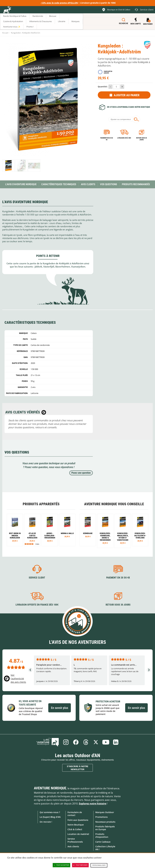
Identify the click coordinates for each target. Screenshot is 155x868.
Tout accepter (62, 865)
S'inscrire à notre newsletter (77, 768)
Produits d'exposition (101, 835)
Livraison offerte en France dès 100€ (37, 604)
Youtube (106, 742)
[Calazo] (147, 45)
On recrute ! (46, 821)
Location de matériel (78, 834)
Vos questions (108, 184)
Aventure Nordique (50, 788)
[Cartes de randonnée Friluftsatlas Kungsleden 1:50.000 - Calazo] (32, 530)
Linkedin (116, 742)
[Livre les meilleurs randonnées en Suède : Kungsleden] (15, 530)
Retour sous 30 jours (141, 139)
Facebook (76, 742)
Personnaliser (99, 865)
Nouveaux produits (105, 821)
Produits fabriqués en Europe (105, 828)
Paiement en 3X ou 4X (106, 139)
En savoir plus (59, 708)
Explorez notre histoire (92, 803)
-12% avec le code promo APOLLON (59, 2)
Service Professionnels (75, 840)
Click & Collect (75, 829)
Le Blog (47, 742)
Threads (86, 742)
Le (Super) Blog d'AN (50, 817)
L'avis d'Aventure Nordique (20, 184)
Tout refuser (81, 865)
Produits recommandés (136, 184)
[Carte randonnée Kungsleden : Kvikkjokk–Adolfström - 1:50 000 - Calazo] (8, 165)
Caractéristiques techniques (58, 184)
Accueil (5, 32)
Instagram (66, 742)
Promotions (101, 817)
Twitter (96, 742)
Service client (37, 577)
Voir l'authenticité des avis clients (18, 678)
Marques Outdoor (104, 812)
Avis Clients (88, 184)
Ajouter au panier (126, 95)
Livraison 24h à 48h (124, 138)
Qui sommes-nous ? (50, 812)
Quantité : (103, 86)
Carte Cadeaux (102, 841)
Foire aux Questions (78, 820)
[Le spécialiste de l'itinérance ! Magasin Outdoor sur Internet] (7, 10)
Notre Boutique (76, 824)
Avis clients (73, 846)
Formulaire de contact (75, 814)
